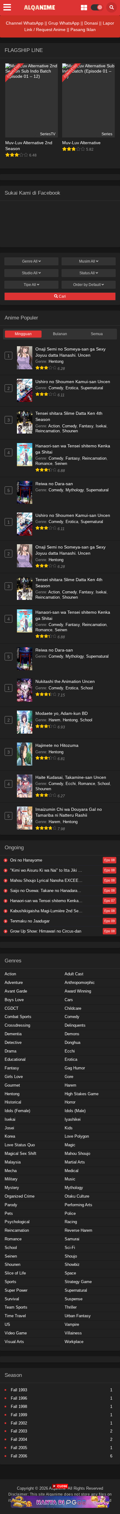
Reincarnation (47, 431)
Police (70, 1213)
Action (54, 426)
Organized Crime (19, 1196)
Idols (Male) (75, 1110)
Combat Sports (18, 1016)
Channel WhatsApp (24, 23)
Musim (87, 261)
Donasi (91, 23)
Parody (11, 1205)
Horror (70, 1102)
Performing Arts (78, 1205)
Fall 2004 (19, 1439)
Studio (30, 273)
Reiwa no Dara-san (54, 483)
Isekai (101, 426)
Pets (9, 1213)
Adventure (14, 982)
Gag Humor (75, 1068)
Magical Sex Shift (20, 1153)
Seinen (61, 463)
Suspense (73, 1299)
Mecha (11, 1170)
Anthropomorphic (80, 982)
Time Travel (15, 1316)
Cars (69, 999)
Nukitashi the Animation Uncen (65, 681)
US (7, 1324)
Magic (70, 1145)
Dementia (13, 1034)
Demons (72, 1034)
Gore (69, 1076)
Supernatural (92, 388)
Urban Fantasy (78, 1316)
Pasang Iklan (83, 29)
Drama (10, 1051)
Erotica (72, 388)
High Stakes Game (81, 1094)
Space (70, 1273)
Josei (9, 1128)
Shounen (70, 431)
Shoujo (71, 1256)
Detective (13, 1042)
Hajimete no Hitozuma (56, 745)
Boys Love (14, 999)
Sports (10, 1281)
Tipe (30, 285)
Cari (62, 296)
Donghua (72, 1042)
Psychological (17, 1221)
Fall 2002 (19, 1423)
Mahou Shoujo (77, 1153)
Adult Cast (74, 974)
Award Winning (78, 991)
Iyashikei (73, 1119)
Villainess (73, 1333)
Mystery (12, 1187)
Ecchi (71, 783)
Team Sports (16, 1307)
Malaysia (13, 1162)
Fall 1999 (19, 1415)
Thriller (71, 1307)
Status (87, 273)
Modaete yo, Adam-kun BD (61, 713)
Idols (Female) (17, 1110)
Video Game (16, 1333)
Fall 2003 (19, 1431)
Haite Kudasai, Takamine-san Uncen (70, 777)
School (87, 688)
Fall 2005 (19, 1447)
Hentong (56, 361)
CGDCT (11, 1008)
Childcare (73, 1008)
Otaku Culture (77, 1196)
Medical (71, 1170)
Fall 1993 (19, 1390)
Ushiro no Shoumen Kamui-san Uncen (72, 381)
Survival (12, 1299)
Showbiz (72, 1264)
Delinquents (75, 1025)
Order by (87, 285)
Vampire (72, 1324)
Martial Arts (75, 1162)
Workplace (74, 1341)
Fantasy (86, 426)
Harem (54, 720)
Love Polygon (77, 1136)
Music (70, 1179)
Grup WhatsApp (63, 23)
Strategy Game (78, 1281)
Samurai (72, 1239)
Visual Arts (14, 1341)
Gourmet (12, 1085)
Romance (43, 463)
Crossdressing (17, 1025)
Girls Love (14, 1076)
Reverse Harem (78, 1230)
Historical (13, 1102)
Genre (30, 261)
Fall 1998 (19, 1406)
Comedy (56, 388)
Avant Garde (16, 991)
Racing (71, 1221)
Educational (15, 1059)
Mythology (75, 490)
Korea (10, 1136)
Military (11, 1179)
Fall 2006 (19, 1456)
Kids (69, 1128)
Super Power (16, 1290)
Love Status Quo (20, 1145)
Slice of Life (15, 1273)
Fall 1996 (19, 1398)
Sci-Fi (70, 1247)
